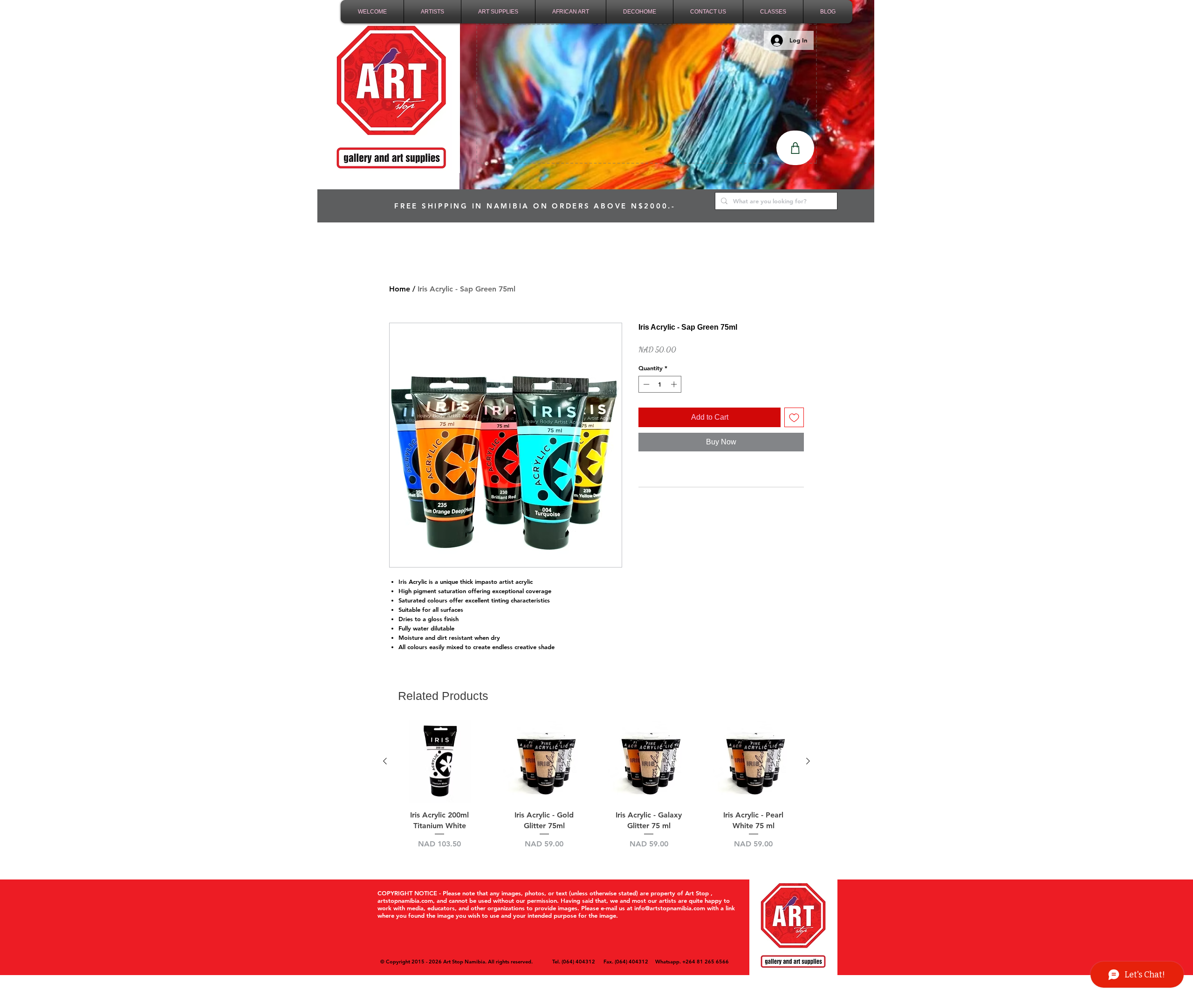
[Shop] (795, 148)
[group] (596, 790)
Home (399, 288)
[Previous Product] (385, 761)
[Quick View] (439, 761)
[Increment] (674, 384)
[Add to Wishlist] (794, 417)
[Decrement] (645, 384)
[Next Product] (808, 761)
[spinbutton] (660, 384)
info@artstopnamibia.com (669, 908)
